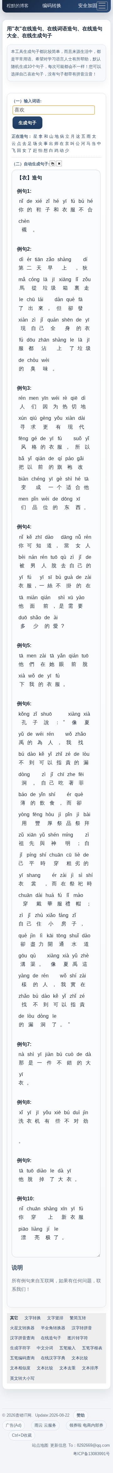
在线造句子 (51, 1338)
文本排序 (90, 1368)
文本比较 (80, 1358)
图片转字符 (77, 1338)
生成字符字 (20, 1348)
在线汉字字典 (53, 1358)
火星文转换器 (22, 1328)
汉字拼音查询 (22, 1338)
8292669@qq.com (93, 1445)
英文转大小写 (22, 1378)
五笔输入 (67, 1348)
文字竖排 (55, 1318)
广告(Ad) (13, 1425)
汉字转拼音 (82, 1328)
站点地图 (40, 1445)
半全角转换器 (53, 1328)
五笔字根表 (92, 1348)
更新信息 (58, 1445)
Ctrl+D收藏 (22, 1435)
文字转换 (32, 1318)
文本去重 (67, 1368)
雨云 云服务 (45, 1425)
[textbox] (54, 110)
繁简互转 (78, 1318)
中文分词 (45, 1348)
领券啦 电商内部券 (86, 1425)
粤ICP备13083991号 (91, 1453)
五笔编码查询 (22, 1358)
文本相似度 (20, 1368)
